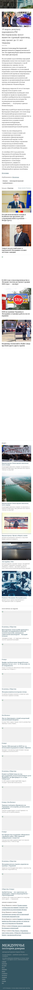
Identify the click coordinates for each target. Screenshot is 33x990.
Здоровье (4, 969)
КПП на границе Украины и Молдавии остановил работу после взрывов (16, 314)
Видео (3, 971)
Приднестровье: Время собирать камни (14, 535)
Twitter (3, 979)
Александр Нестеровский (16, 181)
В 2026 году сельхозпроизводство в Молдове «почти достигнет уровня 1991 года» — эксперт (16, 282)
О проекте (4, 973)
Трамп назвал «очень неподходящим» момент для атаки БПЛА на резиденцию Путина (15, 908)
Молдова (5, 181)
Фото (3, 967)
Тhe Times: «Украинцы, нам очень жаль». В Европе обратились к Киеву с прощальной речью (16, 933)
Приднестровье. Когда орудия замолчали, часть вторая (15, 464)
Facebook (4, 977)
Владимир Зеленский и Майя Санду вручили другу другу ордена (16, 345)
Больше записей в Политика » (24, 188)
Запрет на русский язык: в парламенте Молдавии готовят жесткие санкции (14, 250)
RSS (3, 983)
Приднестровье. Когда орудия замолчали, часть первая (15, 504)
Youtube (4, 981)
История (4, 965)
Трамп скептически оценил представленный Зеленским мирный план (15, 914)
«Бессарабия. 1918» (8, 562)
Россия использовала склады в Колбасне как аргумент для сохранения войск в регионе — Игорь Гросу (14, 217)
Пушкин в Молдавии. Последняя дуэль (14, 598)
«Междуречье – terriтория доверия (13, 2)
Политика (15, 177)
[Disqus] (16, 371)
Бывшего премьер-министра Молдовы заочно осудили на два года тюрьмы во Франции (16, 921)
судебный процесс (8, 183)
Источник (5, 173)
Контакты (4, 975)
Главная (4, 961)
